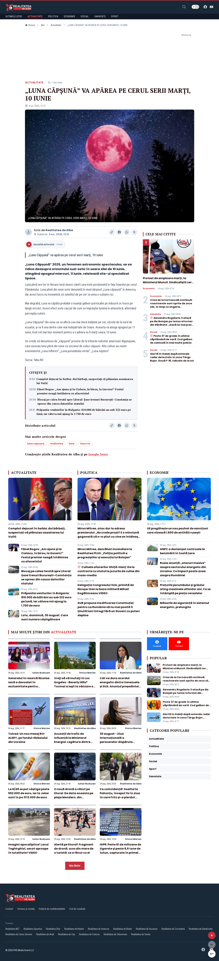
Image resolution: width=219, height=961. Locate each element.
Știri (42, 25)
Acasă (31, 25)
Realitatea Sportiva (33, 928)
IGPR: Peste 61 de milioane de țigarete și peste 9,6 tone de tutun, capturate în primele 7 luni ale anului (120, 851)
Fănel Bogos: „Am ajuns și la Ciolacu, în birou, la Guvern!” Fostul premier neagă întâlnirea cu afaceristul (80, 391)
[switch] (195, 7)
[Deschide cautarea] (184, 6)
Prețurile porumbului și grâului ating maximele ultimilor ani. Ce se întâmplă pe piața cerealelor (185, 589)
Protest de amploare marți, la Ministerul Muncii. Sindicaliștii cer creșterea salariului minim (167, 282)
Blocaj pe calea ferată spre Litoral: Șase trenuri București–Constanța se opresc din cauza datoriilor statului (84, 401)
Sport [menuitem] (114, 16)
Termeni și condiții (26, 908)
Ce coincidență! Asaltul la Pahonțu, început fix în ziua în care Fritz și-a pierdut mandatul (120, 795)
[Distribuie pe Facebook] (119, 232)
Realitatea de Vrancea (98, 928)
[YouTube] (211, 7)
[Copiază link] (112, 232)
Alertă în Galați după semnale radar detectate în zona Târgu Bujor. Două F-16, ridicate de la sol (172, 357)
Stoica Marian (87, 672)
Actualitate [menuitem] (35, 16)
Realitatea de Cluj (66, 934)
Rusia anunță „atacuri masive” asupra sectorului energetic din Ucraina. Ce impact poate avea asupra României (183, 569)
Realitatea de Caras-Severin (18, 934)
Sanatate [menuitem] (100, 16)
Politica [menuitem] (53, 16)
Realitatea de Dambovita (200, 928)
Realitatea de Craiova (89, 934)
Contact (9, 908)
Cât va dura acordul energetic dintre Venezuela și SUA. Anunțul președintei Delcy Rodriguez (119, 684)
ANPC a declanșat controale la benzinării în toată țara (182, 551)
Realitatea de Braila (122, 928)
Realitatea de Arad (45, 934)
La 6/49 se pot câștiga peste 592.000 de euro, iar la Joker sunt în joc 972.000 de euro (28, 793)
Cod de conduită (77, 908)
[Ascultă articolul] (212, 935)
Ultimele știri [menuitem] (13, 16)
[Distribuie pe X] (134, 232)
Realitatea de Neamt (74, 928)
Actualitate (56, 25)
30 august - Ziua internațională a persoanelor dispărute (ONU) (116, 740)
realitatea (56, 443)
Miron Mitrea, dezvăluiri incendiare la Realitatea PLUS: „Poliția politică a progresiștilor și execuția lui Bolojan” (105, 553)
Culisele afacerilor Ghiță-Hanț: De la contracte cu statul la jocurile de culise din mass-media (109, 571)
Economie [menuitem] (69, 16)
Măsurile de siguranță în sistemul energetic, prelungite (184, 605)
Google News (98, 454)
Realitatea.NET (12, 928)
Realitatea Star (53, 928)
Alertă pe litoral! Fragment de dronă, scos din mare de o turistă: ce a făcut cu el (73, 849)
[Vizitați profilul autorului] (28, 232)
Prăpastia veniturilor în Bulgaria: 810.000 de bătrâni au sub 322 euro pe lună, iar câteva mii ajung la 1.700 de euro (83, 412)
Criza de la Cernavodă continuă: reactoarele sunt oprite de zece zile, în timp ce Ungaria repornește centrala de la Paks (171, 305)
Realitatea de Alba (59, 230)
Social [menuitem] (85, 16)
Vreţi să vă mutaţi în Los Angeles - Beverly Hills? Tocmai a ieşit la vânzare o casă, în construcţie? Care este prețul (73, 686)
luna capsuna (35, 443)
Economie (148, 288)
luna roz (85, 443)
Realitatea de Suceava (146, 928)
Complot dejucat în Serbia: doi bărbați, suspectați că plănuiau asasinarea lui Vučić (84, 381)
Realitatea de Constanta (173, 928)
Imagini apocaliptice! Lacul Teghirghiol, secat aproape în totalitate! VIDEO (28, 849)
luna (71, 443)
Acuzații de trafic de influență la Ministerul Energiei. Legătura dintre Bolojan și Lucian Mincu (72, 740)
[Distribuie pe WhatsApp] (127, 232)
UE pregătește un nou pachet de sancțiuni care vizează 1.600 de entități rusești (177, 530)
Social (153, 332)
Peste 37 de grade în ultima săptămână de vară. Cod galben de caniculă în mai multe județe (171, 339)
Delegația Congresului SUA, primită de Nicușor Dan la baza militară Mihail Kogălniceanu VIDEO (106, 589)
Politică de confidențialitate (52, 908)
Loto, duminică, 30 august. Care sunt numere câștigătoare (44, 617)
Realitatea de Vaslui (140, 934)
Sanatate (155, 314)
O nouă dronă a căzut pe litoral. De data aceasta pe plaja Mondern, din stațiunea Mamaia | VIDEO (73, 795)
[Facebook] (205, 7)
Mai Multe (74, 865)
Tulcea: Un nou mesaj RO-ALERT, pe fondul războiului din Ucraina (28, 738)
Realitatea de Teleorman (115, 934)
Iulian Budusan (41, 672)
